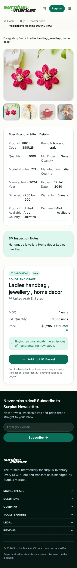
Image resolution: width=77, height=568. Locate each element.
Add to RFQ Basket (41, 359)
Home (11, 21)
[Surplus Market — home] (19, 8)
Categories (10, 38)
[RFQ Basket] (44, 8)
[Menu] (70, 8)
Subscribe (36, 437)
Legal (7, 522)
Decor (22, 38)
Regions (9, 530)
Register (57, 8)
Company (10, 506)
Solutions (11, 498)
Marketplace (13, 491)
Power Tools (37, 21)
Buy (22, 21)
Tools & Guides (15, 514)
